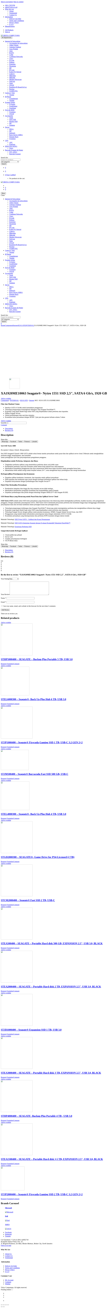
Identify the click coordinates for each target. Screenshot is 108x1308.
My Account (9, 1280)
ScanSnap (12, 108)
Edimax (11, 62)
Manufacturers (10, 26)
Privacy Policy (14, 22)
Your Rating (5, 579)
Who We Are (9, 9)
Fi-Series (12, 104)
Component (9, 325)
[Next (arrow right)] (4, 1306)
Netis (11, 83)
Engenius (12, 64)
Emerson (12, 144)
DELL (11, 129)
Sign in (7, 32)
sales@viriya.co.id (11, 7)
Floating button (6, 1290)
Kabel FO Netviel (15, 72)
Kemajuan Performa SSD (23, 527)
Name (3, 598)
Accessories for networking (18, 43)
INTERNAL (30, 325)
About (11, 11)
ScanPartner (13, 106)
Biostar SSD (13, 121)
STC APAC (13, 152)
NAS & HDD (9, 110)
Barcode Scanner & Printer (14, 150)
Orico (11, 148)
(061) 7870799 (10, 5)
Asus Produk (13, 49)
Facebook (8, 1232)
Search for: (4, 157)
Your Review (5, 594)
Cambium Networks (16, 56)
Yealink (11, 100)
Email (3, 602)
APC (11, 142)
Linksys (12, 74)
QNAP (11, 85)
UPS (6, 140)
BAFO (11, 53)
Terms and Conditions (16, 21)
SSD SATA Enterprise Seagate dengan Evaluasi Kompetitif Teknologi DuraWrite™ (42, 523)
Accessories (9, 116)
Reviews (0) (9, 430)
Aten (11, 51)
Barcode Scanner (15, 154)
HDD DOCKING (11, 146)
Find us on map (6, 1245)
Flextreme (12, 66)
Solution (12, 125)
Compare (4, 425)
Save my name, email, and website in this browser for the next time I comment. (29, 606)
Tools (11, 118)
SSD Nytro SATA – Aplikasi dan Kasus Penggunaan (32, 519)
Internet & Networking (12, 41)
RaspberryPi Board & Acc (18, 87)
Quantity (4, 423)
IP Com (11, 70)
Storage (15, 325)
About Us (8, 1254)
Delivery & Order (15, 19)
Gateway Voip (10, 93)
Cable (11, 55)
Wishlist (7, 1284)
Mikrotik (12, 77)
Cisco (11, 58)
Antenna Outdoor (15, 47)
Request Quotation (7, 664)
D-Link (11, 60)
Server (7, 127)
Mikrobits (12, 76)
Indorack (12, 133)
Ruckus (11, 89)
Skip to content (18, 2)
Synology (12, 112)
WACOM (12, 119)
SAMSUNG (13, 91)
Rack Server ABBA (16, 135)
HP (10, 68)
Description (9, 428)
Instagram (8, 1234)
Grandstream (13, 98)
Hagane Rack (13, 137)
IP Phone (8, 97)
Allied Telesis (13, 45)
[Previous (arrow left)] (2, 1306)
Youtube (8, 1236)
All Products (9, 30)
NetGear (12, 81)
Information (9, 17)
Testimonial (13, 13)
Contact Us (13, 15)
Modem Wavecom (15, 79)
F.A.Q (11, 24)
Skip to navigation (7, 2)
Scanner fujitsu (10, 102)
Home (3, 325)
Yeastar (11, 95)
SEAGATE (22, 325)
